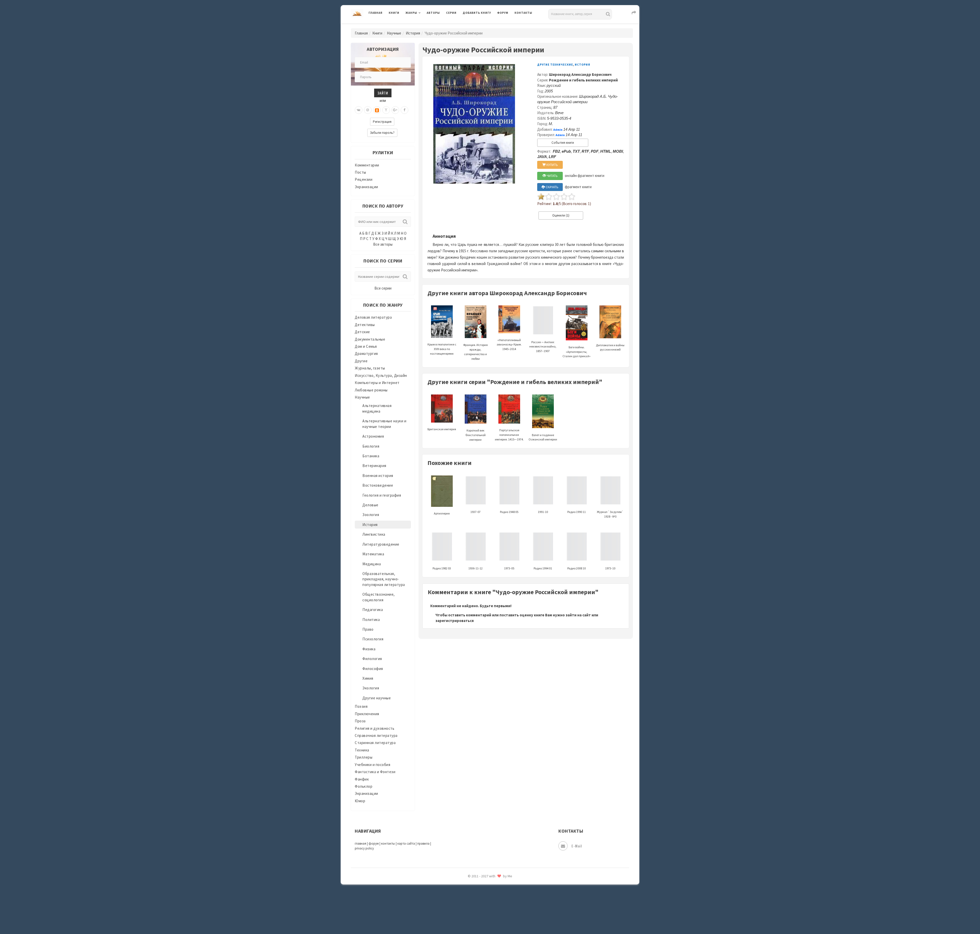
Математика (373, 554)
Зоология (370, 514)
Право (368, 629)
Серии (451, 13)
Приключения (367, 713)
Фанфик (362, 779)
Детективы (365, 324)
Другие (361, 360)
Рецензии (363, 179)
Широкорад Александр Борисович (580, 74)
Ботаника (370, 455)
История (413, 33)
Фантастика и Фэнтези (375, 771)
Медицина (371, 563)
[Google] (395, 110)
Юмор (360, 800)
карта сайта (406, 843)
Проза (360, 721)
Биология (370, 446)
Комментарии (367, 165)
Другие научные (376, 698)
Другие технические (555, 64)
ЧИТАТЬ (552, 176)
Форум (502, 13)
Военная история (377, 475)
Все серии (382, 288)
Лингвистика (373, 534)
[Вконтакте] (358, 110)
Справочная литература (376, 735)
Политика (371, 619)
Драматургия (366, 353)
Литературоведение (380, 544)
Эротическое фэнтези (482, 905)
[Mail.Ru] (368, 110)
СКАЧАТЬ (551, 187)
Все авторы (383, 244)
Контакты (523, 13)
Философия (372, 668)
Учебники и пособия (372, 764)
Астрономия (373, 436)
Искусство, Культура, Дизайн (381, 375)
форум (374, 843)
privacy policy (364, 848)
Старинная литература (375, 742)
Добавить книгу (477, 13)
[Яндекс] (386, 110)
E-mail (576, 845)
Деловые (370, 504)
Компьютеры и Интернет (377, 382)
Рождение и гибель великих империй (583, 80)
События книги (563, 142)
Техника (362, 750)
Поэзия (361, 706)
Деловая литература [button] (423, 26)
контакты (388, 843)
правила (423, 843)
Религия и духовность (374, 728)
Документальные (370, 339)
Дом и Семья (366, 346)
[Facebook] (404, 110)
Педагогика (372, 609)
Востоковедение (377, 485)
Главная (376, 13)
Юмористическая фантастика (489, 916)
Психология (372, 639)
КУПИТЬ (552, 165)
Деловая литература (481, 26)
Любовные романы (371, 390)
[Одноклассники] (377, 110)
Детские (362, 331)
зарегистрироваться (454, 620)
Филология (372, 658)
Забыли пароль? (382, 132)
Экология (370, 688)
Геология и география (381, 495)
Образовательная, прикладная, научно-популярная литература (383, 579)
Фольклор (363, 786)
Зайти (382, 92)
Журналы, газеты (370, 368)
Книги (394, 13)
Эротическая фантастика (485, 893)
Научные (394, 33)
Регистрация (382, 121)
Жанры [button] (411, 13)
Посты (360, 172)
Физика (368, 648)
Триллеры (363, 757)
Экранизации (366, 186)
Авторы (433, 13)
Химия (367, 678)
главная (360, 843)
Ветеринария (374, 465)
